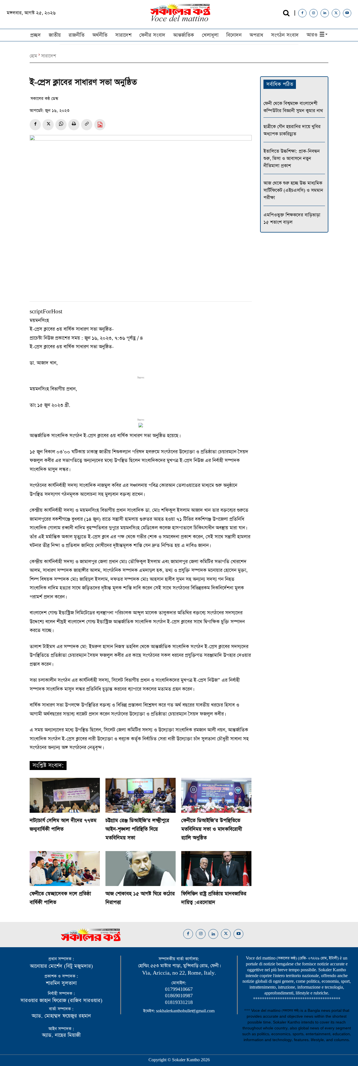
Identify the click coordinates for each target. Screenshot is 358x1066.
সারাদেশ (48, 56)
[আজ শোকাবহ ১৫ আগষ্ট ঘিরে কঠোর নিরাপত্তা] (140, 868)
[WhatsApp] (61, 124)
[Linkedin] (325, 13)
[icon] (99, 125)
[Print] (73, 124)
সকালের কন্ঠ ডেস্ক (44, 98)
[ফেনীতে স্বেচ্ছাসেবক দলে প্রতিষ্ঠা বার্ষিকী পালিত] (65, 868)
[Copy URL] (86, 124)
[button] (286, 13)
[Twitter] (336, 13)
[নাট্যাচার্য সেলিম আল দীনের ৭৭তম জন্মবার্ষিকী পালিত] (65, 795)
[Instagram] (313, 13)
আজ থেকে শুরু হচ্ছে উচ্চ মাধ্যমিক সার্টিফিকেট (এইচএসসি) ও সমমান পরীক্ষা (293, 190)
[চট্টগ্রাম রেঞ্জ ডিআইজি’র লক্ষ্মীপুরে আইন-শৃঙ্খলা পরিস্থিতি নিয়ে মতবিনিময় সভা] (140, 795)
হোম (33, 56)
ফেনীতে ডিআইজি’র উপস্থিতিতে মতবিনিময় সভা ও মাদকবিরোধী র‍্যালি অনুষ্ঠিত (211, 829)
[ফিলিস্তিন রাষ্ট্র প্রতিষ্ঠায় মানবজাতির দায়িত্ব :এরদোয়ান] (216, 868)
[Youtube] (347, 13)
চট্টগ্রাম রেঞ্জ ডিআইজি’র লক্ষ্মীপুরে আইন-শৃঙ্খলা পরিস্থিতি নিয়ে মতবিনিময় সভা (137, 829)
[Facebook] (302, 13)
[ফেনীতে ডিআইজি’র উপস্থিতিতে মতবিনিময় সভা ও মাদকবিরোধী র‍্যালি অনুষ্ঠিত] (216, 795)
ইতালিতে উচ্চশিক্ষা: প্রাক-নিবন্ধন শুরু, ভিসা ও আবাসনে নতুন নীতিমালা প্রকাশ (291, 158)
